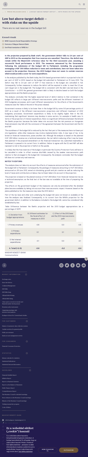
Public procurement (8, 332)
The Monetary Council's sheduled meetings (14, 394)
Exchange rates (6, 279)
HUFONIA (5, 289)
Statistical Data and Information (11, 364)
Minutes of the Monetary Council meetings (14, 401)
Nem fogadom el (48, 450)
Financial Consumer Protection (11, 346)
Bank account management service (12, 335)
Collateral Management (8, 286)
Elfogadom (69, 450)
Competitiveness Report (9, 391)
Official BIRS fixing (7, 298)
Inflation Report (6, 378)
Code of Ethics (6, 407)
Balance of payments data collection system (15, 326)
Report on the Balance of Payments (12, 385)
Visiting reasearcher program (10, 404)
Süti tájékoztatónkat (26, 451)
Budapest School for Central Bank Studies (14, 315)
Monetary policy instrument (10, 307)
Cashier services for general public (12, 329)
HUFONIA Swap (6, 292)
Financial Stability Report (9, 375)
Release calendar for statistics (11, 358)
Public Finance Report (8, 388)
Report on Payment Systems (10, 381)
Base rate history (7, 282)
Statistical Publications (8, 361)
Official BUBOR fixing (8, 295)
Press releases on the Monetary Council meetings (16, 397)
